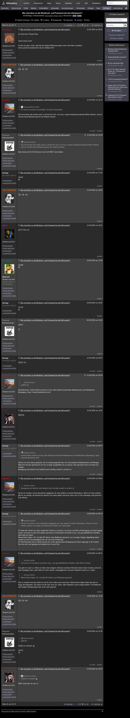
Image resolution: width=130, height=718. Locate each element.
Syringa (5, 173)
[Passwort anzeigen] (125, 26)
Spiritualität (55, 8)
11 (82, 25)
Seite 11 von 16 (8, 25)
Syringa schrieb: (29, 382)
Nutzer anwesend (116, 14)
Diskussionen (38, 3)
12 (85, 25)
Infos (88, 20)
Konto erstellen (117, 38)
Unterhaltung (117, 8)
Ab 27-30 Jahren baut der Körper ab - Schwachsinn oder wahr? (117, 72)
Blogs (49, 3)
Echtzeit (26, 3)
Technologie (80, 8)
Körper (56, 16)
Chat (78, 3)
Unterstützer (8, 284)
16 (92, 25)
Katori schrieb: (29, 638)
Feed (74, 16)
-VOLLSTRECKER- (9, 65)
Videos (58, 3)
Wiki (86, 3)
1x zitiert (92, 131)
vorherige (69, 25)
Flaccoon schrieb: (30, 676)
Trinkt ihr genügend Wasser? (118, 80)
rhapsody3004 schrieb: (32, 107)
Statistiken (68, 3)
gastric (4, 225)
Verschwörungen (67, 8)
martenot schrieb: (30, 142)
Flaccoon (5, 135)
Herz (60, 16)
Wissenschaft (16, 8)
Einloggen (117, 30)
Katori (4, 411)
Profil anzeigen (7, 50)
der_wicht (6, 261)
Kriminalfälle (43, 8)
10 (80, 25)
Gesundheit (49, 16)
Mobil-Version (31, 711)
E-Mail (79, 16)
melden (99, 60)
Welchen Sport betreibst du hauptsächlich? (117, 51)
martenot (5, 100)
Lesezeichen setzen (9, 58)
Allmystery (11, 3)
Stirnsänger (6, 30)
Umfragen (106, 8)
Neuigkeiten (96, 3)
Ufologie (90, 8)
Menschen (5, 8)
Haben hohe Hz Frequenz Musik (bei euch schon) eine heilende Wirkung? (117, 88)
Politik (26, 8)
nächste (97, 25)
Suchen (79, 20)
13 (87, 25)
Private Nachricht (8, 52)
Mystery (33, 8)
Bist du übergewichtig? (116, 64)
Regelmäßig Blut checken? (117, 58)
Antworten (69, 20)
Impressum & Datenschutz (10, 711)
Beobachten (57, 20)
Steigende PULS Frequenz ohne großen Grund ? (117, 97)
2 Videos (46, 20)
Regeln (23, 711)
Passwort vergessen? (117, 35)
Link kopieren (7, 55)
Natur (98, 8)
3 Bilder (36, 20)
